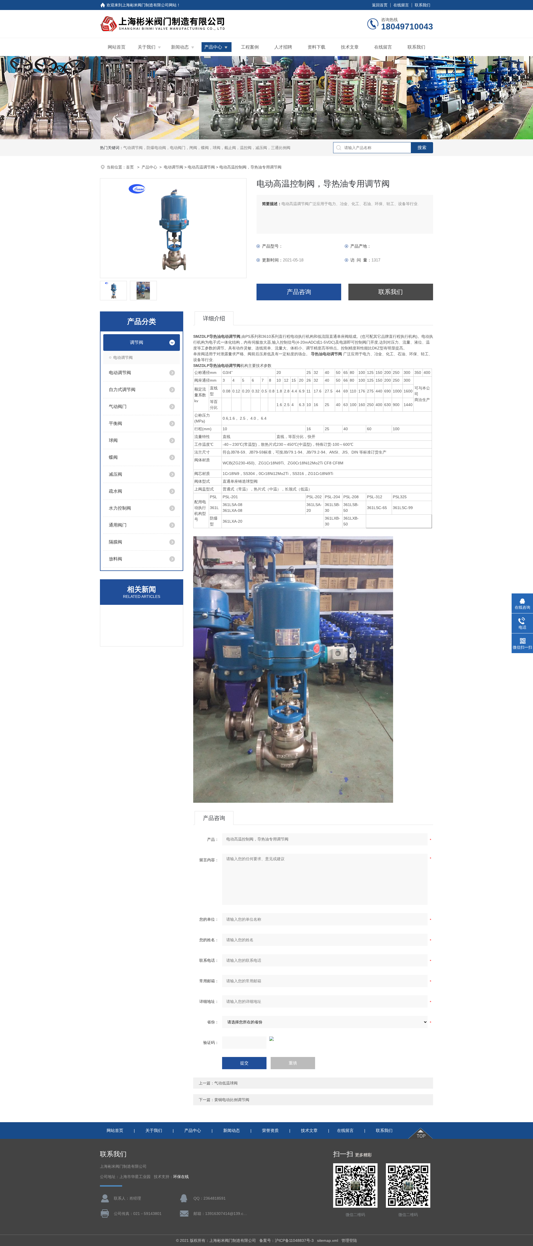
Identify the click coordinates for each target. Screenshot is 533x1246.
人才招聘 (283, 47)
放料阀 (115, 559)
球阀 (113, 440)
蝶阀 (113, 457)
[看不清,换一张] (313, 1038)
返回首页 (380, 5)
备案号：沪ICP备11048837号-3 (286, 1240)
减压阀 (115, 474)
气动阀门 (118, 406)
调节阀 (136, 342)
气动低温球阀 (226, 1083)
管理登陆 (349, 1240)
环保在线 (181, 1177)
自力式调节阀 (122, 389)
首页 (130, 167)
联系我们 (422, 5)
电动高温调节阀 (201, 167)
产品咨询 (299, 291)
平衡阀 (115, 423)
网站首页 (116, 47)
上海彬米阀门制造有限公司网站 (149, 5)
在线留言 (401, 5)
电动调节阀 (173, 167)
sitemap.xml (327, 1240)
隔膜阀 (115, 542)
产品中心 (213, 47)
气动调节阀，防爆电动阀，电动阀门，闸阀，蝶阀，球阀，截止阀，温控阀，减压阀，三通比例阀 (206, 147)
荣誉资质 (270, 1130)
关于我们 (146, 47)
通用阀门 (118, 525)
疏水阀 (115, 491)
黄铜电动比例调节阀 (231, 1100)
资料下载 (316, 47)
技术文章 (350, 47)
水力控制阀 (120, 508)
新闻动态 (180, 47)
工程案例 (250, 47)
